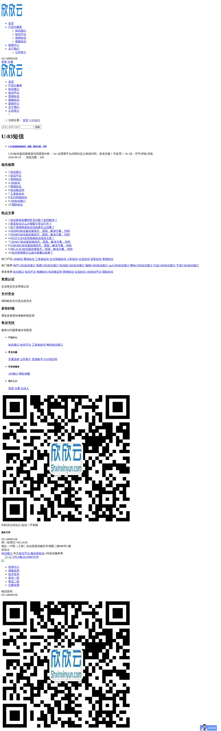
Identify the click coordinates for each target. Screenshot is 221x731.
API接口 (13, 373)
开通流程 (13, 359)
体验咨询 (13, 570)
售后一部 (13, 577)
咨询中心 (13, 566)
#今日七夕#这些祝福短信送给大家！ (32, 238)
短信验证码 (17, 190)
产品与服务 (15, 27)
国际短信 (17, 204)
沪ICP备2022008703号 (25, 556)
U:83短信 (34, 120)
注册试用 (13, 585)
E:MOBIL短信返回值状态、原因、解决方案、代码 (40, 245)
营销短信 (20, 37)
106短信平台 (94, 271)
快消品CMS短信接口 (72, 265)
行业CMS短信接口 (164, 265)
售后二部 (13, 581)
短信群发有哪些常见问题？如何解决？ (33, 220)
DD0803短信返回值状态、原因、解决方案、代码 (40, 230)
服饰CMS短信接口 (96, 265)
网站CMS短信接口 (141, 265)
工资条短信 (17, 193)
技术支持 (13, 574)
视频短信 (20, 41)
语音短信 (96, 259)
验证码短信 (37, 553)
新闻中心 (13, 45)
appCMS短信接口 (118, 265)
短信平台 (20, 34)
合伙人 (25, 388)
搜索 (37, 127)
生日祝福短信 (18, 197)
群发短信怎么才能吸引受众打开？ (31, 223)
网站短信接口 (54, 344)
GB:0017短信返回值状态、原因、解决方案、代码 (40, 241)
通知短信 (29, 259)
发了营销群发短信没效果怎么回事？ (32, 227)
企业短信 (84, 259)
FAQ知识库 (50, 359)
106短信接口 (18, 200)
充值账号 (37, 359)
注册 (10, 61)
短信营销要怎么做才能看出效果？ (32, 252)
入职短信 (72, 259)
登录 (4, 61)
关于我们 (13, 48)
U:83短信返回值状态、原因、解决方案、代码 (27, 146)
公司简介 (20, 52)
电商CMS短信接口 (47, 265)
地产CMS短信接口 (24, 265)
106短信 (15, 182)
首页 (11, 23)
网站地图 (24, 373)
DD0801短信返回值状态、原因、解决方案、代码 (40, 234)
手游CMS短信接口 (187, 265)
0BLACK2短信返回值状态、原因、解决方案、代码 (41, 249)
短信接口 (20, 30)
